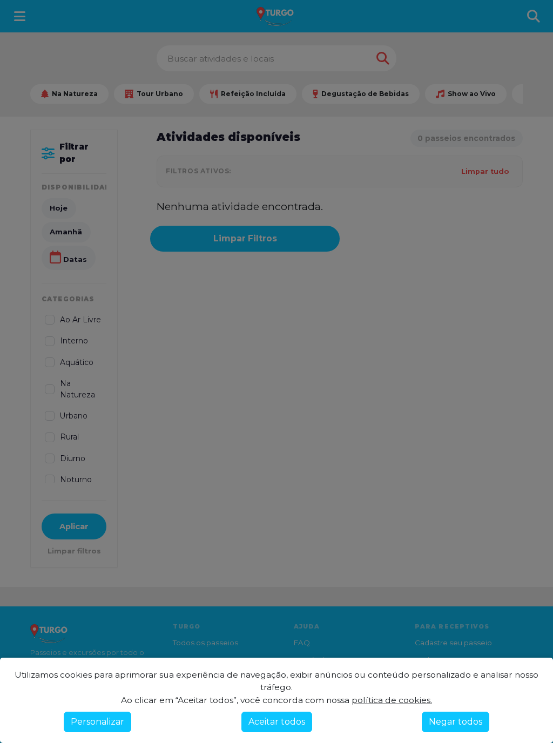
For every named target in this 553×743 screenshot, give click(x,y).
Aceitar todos (276, 722)
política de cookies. (392, 700)
